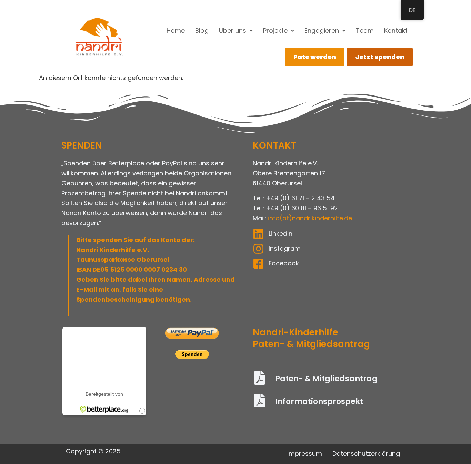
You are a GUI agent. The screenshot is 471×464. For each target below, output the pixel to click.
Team (365, 30)
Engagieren (321, 30)
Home (176, 30)
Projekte (275, 30)
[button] (236, 31)
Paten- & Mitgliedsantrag (326, 378)
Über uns (232, 30)
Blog (202, 30)
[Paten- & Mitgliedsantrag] (260, 379)
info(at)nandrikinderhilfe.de (310, 218)
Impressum (304, 453)
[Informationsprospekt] (260, 402)
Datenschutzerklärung (366, 453)
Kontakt (396, 30)
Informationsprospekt (319, 401)
